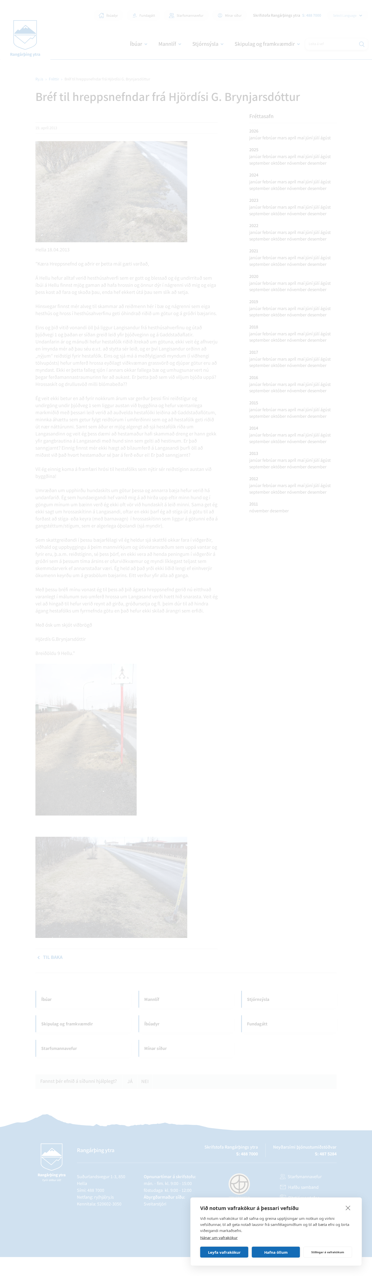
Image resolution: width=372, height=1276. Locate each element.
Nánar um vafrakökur (219, 1237)
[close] (348, 1208)
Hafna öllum (276, 1252)
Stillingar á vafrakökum (327, 1252)
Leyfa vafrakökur (224, 1252)
